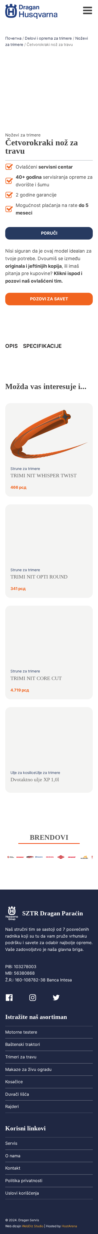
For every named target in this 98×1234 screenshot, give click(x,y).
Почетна (13, 38)
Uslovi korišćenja (22, 1193)
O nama (12, 1155)
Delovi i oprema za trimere (48, 38)
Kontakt (12, 1168)
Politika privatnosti (23, 1180)
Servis (11, 1143)
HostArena (69, 1226)
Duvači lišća (17, 1094)
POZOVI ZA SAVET (49, 298)
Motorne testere (21, 1032)
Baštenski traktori (22, 1044)
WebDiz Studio (32, 1226)
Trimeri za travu (20, 1056)
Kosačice (14, 1081)
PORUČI (49, 233)
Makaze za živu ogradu (28, 1069)
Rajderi (12, 1106)
